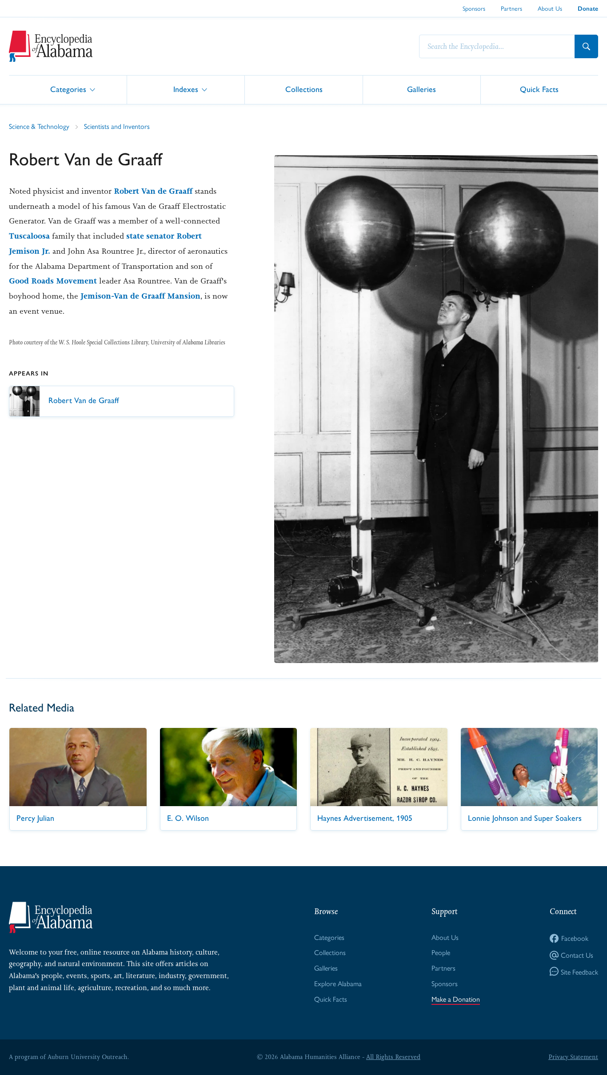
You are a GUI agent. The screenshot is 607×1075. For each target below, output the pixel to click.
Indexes (185, 89)
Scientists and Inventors (117, 126)
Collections (304, 89)
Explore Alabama (338, 983)
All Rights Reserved (393, 1057)
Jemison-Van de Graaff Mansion (140, 296)
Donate (588, 8)
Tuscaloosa (29, 236)
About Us (550, 8)
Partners (511, 8)
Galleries (421, 89)
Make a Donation (455, 999)
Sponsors (474, 8)
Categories (68, 89)
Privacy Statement (573, 1057)
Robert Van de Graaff (153, 191)
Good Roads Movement (53, 281)
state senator (150, 236)
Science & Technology (39, 126)
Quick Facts (539, 89)
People (440, 952)
